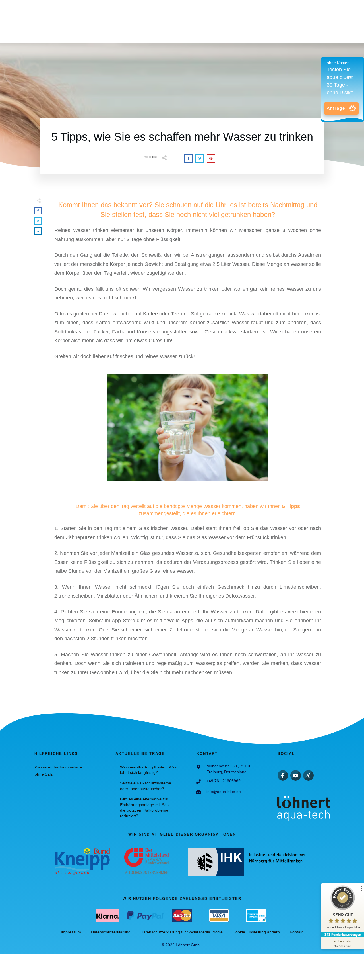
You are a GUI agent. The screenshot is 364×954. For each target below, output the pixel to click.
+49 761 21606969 (223, 780)
